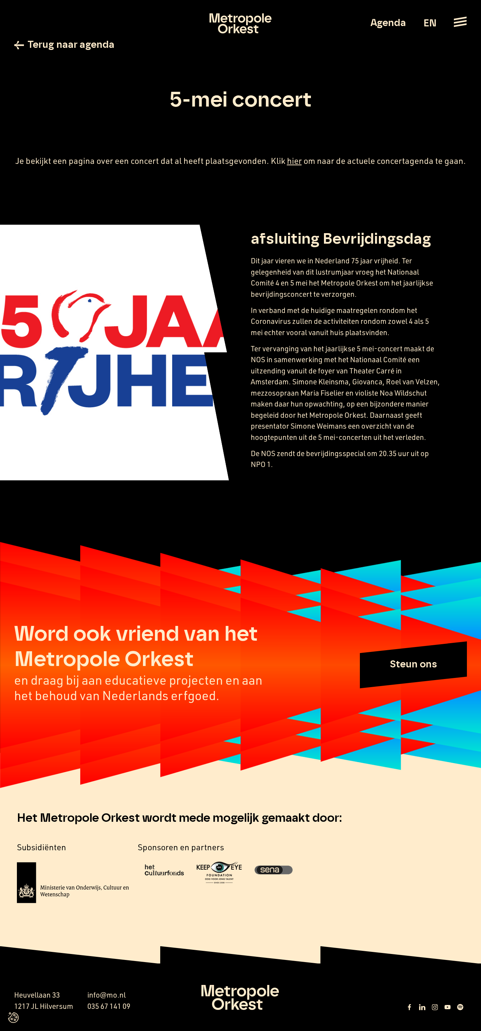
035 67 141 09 (108, 1006)
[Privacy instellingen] (13, 1018)
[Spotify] (460, 1007)
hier (294, 160)
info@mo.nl (106, 994)
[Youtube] (447, 1007)
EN (430, 23)
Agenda (388, 23)
